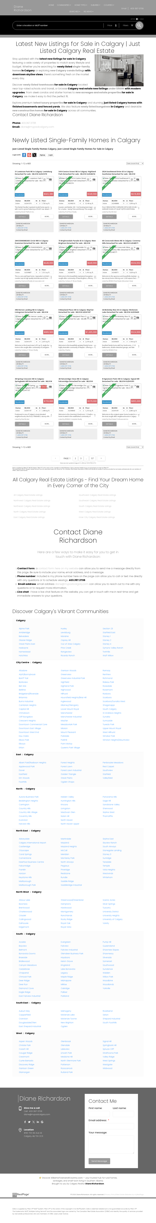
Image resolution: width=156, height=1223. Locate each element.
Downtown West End (29, 732)
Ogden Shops (67, 781)
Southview (108, 770)
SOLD (142, 19)
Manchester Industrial (71, 716)
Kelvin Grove (67, 961)
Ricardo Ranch (68, 655)
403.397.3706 (28, 123)
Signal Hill (107, 1041)
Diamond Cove (26, 988)
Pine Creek (66, 647)
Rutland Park (67, 1072)
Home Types (80, 5)
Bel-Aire (22, 686)
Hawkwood (66, 907)
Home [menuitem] (51, 5)
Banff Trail (23, 678)
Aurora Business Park (29, 796)
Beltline (22, 689)
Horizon (22, 873)
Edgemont (24, 927)
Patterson (65, 1064)
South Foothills (110, 1022)
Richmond (107, 678)
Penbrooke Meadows (113, 762)
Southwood (108, 965)
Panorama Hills (110, 796)
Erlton (21, 747)
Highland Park (67, 686)
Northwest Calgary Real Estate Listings (32, 500)
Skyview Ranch (110, 842)
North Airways (67, 862)
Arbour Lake (24, 900)
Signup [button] (42, 155)
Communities (63, 5)
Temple (106, 865)
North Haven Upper (70, 823)
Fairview (64, 945)
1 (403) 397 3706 (21, 228)
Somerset (107, 961)
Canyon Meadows (28, 965)
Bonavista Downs (27, 953)
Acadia (22, 942)
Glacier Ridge (25, 640)
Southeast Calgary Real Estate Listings (97, 500)
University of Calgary (112, 919)
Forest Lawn (66, 766)
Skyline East (108, 838)
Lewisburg (65, 632)
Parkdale (65, 736)
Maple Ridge (67, 976)
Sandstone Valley (111, 804)
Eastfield (23, 774)
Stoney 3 (107, 854)
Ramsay (106, 670)
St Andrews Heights (112, 713)
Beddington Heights (28, 800)
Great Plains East (27, 644)
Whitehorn (108, 877)
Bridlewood (24, 961)
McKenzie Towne (69, 1018)
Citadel (22, 915)
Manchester (66, 713)
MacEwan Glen (68, 812)
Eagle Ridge (24, 992)
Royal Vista (66, 927)
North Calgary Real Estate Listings (30, 511)
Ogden (64, 1026)
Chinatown (24, 713)
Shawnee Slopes (111, 949)
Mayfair (64, 720)
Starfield (107, 774)
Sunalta (106, 716)
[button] (25, 1122)
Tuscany (107, 907)
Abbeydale (24, 838)
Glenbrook (66, 1041)
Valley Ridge (108, 1056)
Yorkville (106, 988)
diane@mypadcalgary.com (37, 127)
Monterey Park (67, 858)
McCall (64, 850)
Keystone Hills (25, 877)
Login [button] (51, 155)
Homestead (24, 651)
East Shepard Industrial (30, 1026)
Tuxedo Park (108, 724)
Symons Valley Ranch (113, 647)
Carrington (24, 804)
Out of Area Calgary (70, 644)
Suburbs (95, 5)
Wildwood (107, 1068)
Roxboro (107, 693)
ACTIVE (133, 19)
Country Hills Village (28, 812)
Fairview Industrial (69, 949)
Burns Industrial (26, 701)
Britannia (23, 697)
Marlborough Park (27, 885)
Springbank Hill (109, 1045)
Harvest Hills (24, 823)
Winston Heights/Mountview (116, 740)
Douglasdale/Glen (27, 1022)
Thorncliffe (108, 816)
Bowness (23, 904)
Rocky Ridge (66, 919)
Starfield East (109, 632)
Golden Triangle (68, 774)
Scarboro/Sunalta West (114, 701)
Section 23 (108, 628)
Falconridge (24, 865)
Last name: (119, 1108)
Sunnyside (107, 720)
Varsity (106, 923)
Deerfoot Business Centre (31, 862)
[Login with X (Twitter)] (34, 156)
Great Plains (66, 778)
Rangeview (66, 651)
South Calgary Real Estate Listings (95, 506)
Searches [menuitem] (74, 11)
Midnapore (66, 980)
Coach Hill (24, 1049)
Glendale (65, 1045)
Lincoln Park (66, 1053)
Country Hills (24, 808)
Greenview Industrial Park (73, 678)
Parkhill (64, 740)
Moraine (65, 636)
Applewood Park (27, 766)
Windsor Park (109, 736)
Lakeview (65, 1049)
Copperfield (25, 1014)
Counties (108, 5)
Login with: (16, 155)
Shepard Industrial (111, 1018)
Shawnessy (108, 953)
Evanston (23, 820)
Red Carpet (108, 766)
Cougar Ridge (25, 1053)
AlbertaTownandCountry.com (67, 1177)
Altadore (23, 670)
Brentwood (24, 907)
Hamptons (66, 904)
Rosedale (107, 686)
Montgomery (67, 911)
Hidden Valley (67, 796)
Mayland (65, 842)
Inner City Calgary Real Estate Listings (97, 517)
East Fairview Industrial (29, 996)
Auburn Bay (24, 1011)
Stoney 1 (107, 636)
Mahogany (66, 1011)
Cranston (23, 1018)
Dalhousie (23, 923)
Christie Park (25, 1045)
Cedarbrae (24, 969)
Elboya (22, 743)
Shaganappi (109, 705)
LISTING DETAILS (22, 217)
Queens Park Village (70, 747)
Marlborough (25, 881)
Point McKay (66, 743)
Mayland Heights (69, 846)
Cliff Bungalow (26, 716)
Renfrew (107, 674)
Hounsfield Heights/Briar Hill (73, 697)
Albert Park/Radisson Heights (32, 762)
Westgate (107, 1064)
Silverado (107, 957)
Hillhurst (64, 693)
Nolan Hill (65, 816)
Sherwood (108, 808)
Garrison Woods (68, 670)
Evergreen (66, 942)
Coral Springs (25, 854)
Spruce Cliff (108, 1049)
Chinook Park (25, 976)
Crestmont (24, 1056)
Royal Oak (65, 923)
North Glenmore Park (71, 1060)
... (86, 458)
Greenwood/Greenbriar (72, 900)
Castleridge (24, 846)
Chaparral (24, 972)
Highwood (66, 689)
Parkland (65, 996)
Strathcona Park (110, 1053)
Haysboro (65, 957)
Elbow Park (24, 740)
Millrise (64, 984)
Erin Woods (24, 778)
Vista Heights (109, 869)
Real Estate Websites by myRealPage (130, 1194)
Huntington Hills (68, 800)
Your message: (98, 1132)
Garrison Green (26, 1068)
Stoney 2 (107, 640)
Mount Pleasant (68, 732)
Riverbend (107, 1011)
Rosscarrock (66, 1068)
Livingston (65, 808)
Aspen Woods (25, 1041)
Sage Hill (107, 800)
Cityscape (24, 850)
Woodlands (108, 984)
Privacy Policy (110, 1194)
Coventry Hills (25, 816)
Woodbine (108, 980)
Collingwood (25, 919)
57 (92, 458)
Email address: (98, 1120)
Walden (106, 972)
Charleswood (25, 911)
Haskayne (23, 647)
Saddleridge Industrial (71, 885)
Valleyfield (107, 778)
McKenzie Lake (68, 1014)
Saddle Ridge (67, 881)
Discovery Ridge (26, 1064)
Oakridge (65, 988)
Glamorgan (24, 1072)
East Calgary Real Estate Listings (29, 517)
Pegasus (65, 865)
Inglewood (66, 701)
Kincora (64, 804)
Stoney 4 (107, 644)
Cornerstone (25, 858)
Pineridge (65, 869)
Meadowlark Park (69, 724)
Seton (105, 1014)
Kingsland (65, 965)
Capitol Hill (24, 709)
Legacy (64, 972)
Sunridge (107, 858)
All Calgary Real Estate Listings (28, 495)
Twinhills (106, 651)
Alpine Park (24, 628)
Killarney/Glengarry (69, 705)
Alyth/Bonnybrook (27, 674)
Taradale (107, 862)
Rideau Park (108, 682)
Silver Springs (109, 904)
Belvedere (24, 636)
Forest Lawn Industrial (71, 770)
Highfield (65, 682)
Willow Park (108, 976)
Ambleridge (24, 632)
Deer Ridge (24, 980)
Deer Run (23, 984)
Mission (64, 728)
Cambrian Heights (27, 705)
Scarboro (107, 697)
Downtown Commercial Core (33, 724)
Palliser (64, 992)
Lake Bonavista (68, 969)
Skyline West (108, 812)
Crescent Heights (27, 720)
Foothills (23, 781)
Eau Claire (24, 736)
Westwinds (108, 873)
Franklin (22, 869)
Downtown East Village (30, 728)
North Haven (67, 820)
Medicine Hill (67, 1056)
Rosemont (108, 689)
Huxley (64, 628)
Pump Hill (107, 942)
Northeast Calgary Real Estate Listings (32, 506)
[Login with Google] (29, 156)
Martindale (66, 838)
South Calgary (110, 709)
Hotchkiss (23, 655)
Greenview (66, 674)
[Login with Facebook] (24, 156)
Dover (22, 770)
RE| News (88, 11)
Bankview (23, 682)
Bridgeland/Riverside (29, 693)
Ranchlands (66, 915)
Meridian (65, 854)
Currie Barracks (26, 1060)
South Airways (109, 846)
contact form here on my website (58, 568)
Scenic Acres (109, 900)
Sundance (108, 969)
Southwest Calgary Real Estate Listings (97, 495)
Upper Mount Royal (112, 728)
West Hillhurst (109, 732)
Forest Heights (68, 762)
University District (111, 911)
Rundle (64, 877)
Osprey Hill (66, 640)
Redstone (65, 873)
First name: (95, 1108)
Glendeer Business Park (72, 953)
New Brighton (67, 1022)
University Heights (111, 915)
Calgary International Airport (32, 842)
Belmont (23, 949)
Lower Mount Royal (70, 709)
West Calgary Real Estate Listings (95, 511)
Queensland (109, 945)
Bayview (23, 945)
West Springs (109, 1060)
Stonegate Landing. (112, 850)
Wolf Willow (108, 655)
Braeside (23, 957)
